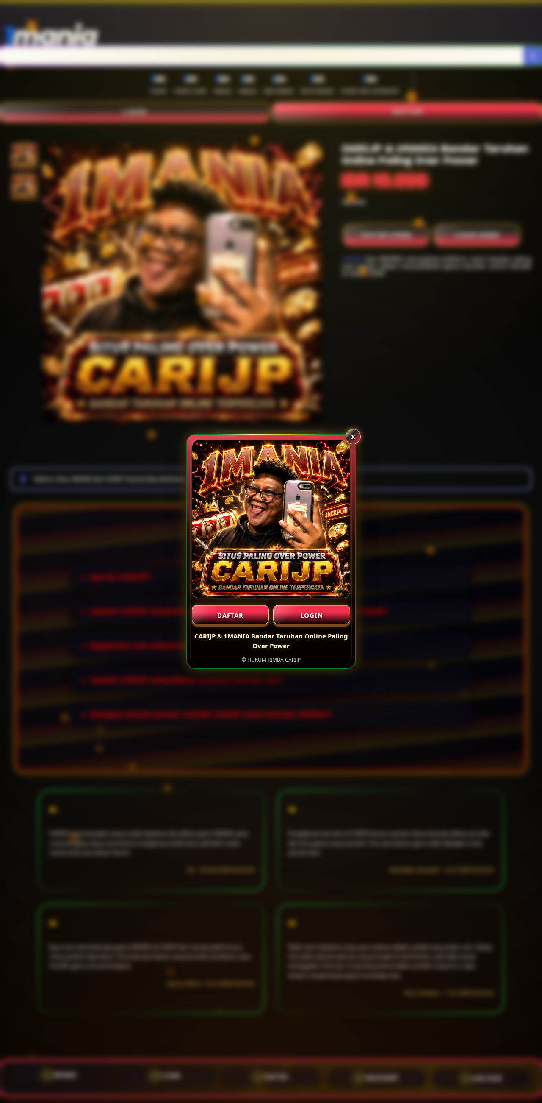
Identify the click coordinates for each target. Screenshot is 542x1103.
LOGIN (312, 615)
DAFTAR (230, 615)
